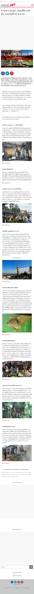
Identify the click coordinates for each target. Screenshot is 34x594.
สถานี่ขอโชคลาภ (13, 474)
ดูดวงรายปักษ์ (21, 1)
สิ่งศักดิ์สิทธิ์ (28, 474)
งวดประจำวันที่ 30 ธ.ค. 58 (20, 472)
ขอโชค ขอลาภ (7, 472)
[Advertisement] (17, 33)
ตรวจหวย (27, 1)
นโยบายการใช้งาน (17, 584)
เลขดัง (8, 476)
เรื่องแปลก (4, 476)
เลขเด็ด (11, 476)
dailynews (7, 163)
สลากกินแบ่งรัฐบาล (22, 474)
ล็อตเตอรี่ (7, 474)
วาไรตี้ (15, 1)
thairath (7, 463)
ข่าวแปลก (12, 472)
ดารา (2, 1)
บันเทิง (5, 1)
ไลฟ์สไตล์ (10, 1)
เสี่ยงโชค (16, 476)
